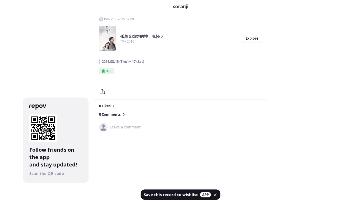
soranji (180, 6)
